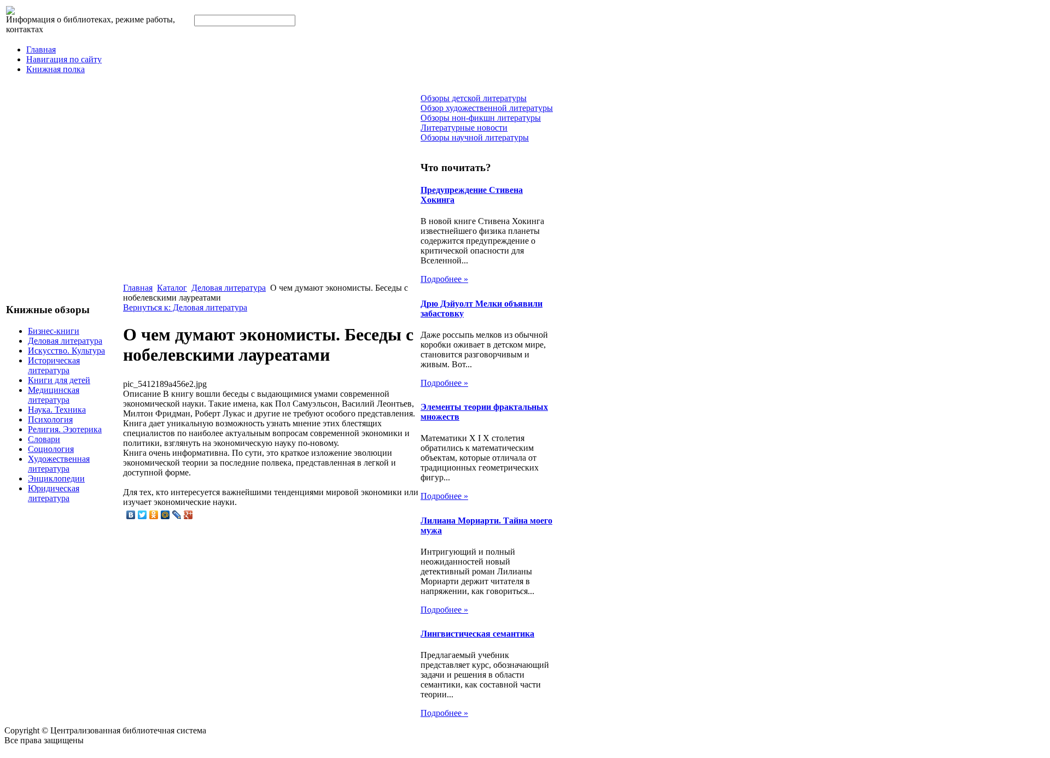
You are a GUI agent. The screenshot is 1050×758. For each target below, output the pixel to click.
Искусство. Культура (66, 350)
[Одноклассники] (154, 515)
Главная (41, 49)
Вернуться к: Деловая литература (185, 307)
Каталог (172, 287)
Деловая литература (65, 340)
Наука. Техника (57, 409)
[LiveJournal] (177, 515)
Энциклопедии (56, 478)
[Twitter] (142, 515)
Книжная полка (55, 69)
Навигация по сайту (64, 59)
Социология (51, 449)
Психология (50, 419)
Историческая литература (54, 365)
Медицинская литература (53, 394)
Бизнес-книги (53, 331)
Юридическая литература (53, 493)
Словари (44, 439)
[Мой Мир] (165, 515)
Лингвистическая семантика (477, 633)
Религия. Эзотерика (65, 429)
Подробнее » (444, 279)
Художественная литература (59, 463)
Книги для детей (59, 380)
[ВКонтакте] (131, 515)
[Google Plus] (188, 515)
